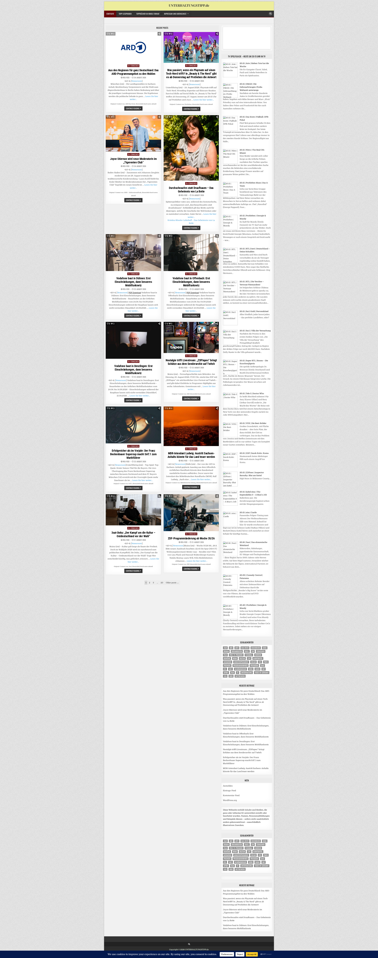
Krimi (235, 658)
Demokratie (255, 647)
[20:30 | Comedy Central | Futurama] (230, 588)
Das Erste (245, 647)
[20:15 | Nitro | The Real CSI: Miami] (230, 163)
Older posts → (172, 583)
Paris (266, 662)
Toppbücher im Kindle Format (147, 13)
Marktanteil (258, 658)
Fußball (248, 655)
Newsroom (137, 81)
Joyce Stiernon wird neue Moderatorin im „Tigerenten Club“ (133, 160)
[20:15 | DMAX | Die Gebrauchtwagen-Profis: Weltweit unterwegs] (230, 97)
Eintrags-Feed (229, 790)
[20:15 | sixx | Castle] (230, 526)
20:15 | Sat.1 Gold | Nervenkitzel (254, 311)
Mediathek (227, 662)
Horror (258, 655)
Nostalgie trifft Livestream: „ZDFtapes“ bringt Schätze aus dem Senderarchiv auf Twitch (191, 362)
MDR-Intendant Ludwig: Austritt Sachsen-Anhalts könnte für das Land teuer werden (191, 455)
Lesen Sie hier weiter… (203, 100)
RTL (225, 669)
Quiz (262, 665)
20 (162, 583)
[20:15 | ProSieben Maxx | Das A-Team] (230, 196)
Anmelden (228, 786)
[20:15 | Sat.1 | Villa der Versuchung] (230, 344)
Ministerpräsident (241, 662)
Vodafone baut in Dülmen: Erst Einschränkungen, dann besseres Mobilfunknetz (133, 281)
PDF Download (135, 293)
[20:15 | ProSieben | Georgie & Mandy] (230, 229)
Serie (251, 669)
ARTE (237, 647)
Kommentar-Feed (231, 795)
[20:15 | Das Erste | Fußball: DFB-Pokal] (230, 130)
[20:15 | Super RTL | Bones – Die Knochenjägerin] (230, 374)
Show (257, 669)
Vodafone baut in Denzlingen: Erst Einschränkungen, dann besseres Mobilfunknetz (133, 369)
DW (253, 651)
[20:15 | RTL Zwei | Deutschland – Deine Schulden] (230, 262)
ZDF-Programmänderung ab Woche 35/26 (191, 538)
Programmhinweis (240, 665)
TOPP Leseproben (125, 13)
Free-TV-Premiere (236, 655)
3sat (225, 647)
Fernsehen (135, 65)
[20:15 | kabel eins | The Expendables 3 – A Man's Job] (230, 505)
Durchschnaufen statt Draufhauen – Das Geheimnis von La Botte (191, 189)
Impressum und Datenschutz (175, 13)
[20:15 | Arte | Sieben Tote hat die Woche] (230, 76)
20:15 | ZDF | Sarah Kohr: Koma (254, 453)
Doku (265, 647)
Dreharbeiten (237, 651)
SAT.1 (230, 669)
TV (237, 672)
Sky (263, 669)
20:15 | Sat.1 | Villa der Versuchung (255, 331)
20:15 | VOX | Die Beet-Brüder (253, 423)
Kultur (242, 658)
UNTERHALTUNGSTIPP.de (189, 5)
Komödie (227, 658)
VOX (225, 676)
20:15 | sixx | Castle (248, 512)
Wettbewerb (240, 676)
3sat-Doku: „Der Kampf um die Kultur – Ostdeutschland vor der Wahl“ (133, 534)
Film (225, 655)
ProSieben (254, 665)
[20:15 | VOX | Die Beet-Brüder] (230, 436)
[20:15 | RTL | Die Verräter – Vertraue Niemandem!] (230, 295)
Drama (226, 651)
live (249, 658)
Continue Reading (134, 109)
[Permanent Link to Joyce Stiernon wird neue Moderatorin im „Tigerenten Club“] (133, 133)
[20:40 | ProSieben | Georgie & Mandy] (230, 618)
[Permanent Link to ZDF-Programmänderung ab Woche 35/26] (191, 512)
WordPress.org (230, 800)
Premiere (227, 665)
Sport (226, 672)
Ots (260, 662)
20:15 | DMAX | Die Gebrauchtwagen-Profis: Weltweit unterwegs (251, 87)
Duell (247, 651)
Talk (232, 672)
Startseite (110, 13)
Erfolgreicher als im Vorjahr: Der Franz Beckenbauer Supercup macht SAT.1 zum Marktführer (133, 454)
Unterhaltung (246, 672)
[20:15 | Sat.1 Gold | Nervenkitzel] (230, 325)
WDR (231, 676)
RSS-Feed (126, 77)
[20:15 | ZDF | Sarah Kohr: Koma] (230, 466)
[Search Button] (270, 13)
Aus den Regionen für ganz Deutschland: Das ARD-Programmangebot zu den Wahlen (133, 71)
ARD (231, 647)
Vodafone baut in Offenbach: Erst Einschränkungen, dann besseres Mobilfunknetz (191, 281)
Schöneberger (240, 669)
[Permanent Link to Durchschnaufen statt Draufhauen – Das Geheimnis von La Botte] (191, 148)
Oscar (253, 662)
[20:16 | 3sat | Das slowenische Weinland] (230, 555)
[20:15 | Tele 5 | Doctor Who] (230, 407)
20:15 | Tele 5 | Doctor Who (252, 393)
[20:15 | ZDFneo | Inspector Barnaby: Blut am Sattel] (230, 486)
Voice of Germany (262, 672)
